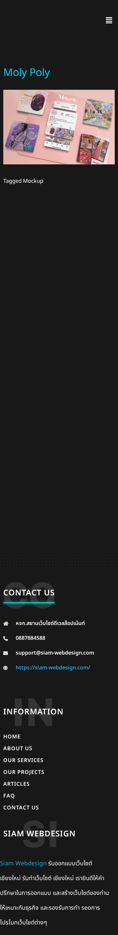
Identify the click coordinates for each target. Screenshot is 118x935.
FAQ (9, 796)
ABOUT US (17, 749)
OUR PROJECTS (24, 772)
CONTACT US (21, 808)
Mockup (33, 181)
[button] (109, 20)
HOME (12, 737)
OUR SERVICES (23, 760)
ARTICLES (16, 784)
